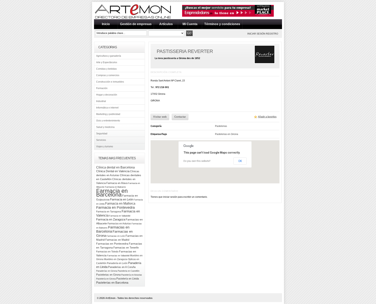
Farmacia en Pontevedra (115, 207)
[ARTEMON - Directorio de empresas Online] (133, 18)
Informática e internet (107, 107)
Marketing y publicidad (108, 114)
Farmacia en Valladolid (119, 216)
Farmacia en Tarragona (108, 211)
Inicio (106, 24)
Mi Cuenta (190, 24)
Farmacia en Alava (116, 183)
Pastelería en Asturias (131, 275)
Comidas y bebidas (106, 68)
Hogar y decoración (106, 94)
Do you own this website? (196, 161)
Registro (272, 33)
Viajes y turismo (104, 146)
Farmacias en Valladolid (118, 255)
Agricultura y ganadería (108, 56)
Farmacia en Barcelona (112, 192)
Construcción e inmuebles (110, 81)
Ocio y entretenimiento (108, 120)
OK (240, 161)
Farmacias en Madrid (117, 239)
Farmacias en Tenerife (126, 247)
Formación (102, 88)
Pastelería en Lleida (127, 278)
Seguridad (101, 133)
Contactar (180, 116)
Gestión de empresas (136, 24)
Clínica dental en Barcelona (115, 167)
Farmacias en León (116, 236)
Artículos (166, 24)
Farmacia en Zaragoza (110, 219)
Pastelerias (221, 126)
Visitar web (160, 116)
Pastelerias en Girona (108, 274)
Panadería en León (117, 263)
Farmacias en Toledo (107, 251)
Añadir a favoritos (267, 116)
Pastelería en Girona (106, 279)
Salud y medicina (105, 127)
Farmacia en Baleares (115, 187)
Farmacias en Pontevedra (112, 243)
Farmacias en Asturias (119, 223)
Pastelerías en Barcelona (112, 282)
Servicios (101, 140)
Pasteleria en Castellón (128, 271)
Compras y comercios (107, 75)
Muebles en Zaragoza (115, 259)
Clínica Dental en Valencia (112, 171)
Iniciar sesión (256, 33)
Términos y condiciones (222, 24)
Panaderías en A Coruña (122, 267)
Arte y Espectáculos (106, 62)
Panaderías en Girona (106, 271)
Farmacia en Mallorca (120, 203)
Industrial (101, 101)
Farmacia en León (121, 199)
